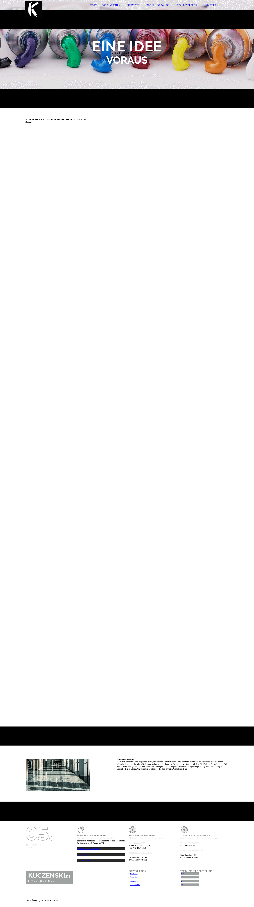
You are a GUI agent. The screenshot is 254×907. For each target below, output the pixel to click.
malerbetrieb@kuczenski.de (140, 853)
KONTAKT (211, 5)
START (93, 5)
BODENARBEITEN (111, 5)
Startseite (133, 873)
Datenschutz (135, 884)
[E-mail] (182, 873)
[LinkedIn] (182, 881)
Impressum (134, 881)
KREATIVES (133, 5)
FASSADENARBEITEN (187, 5)
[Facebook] (182, 877)
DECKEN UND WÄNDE (157, 5)
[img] (48, 9)
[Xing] (182, 884)
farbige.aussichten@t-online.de (193, 850)
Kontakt (133, 877)
